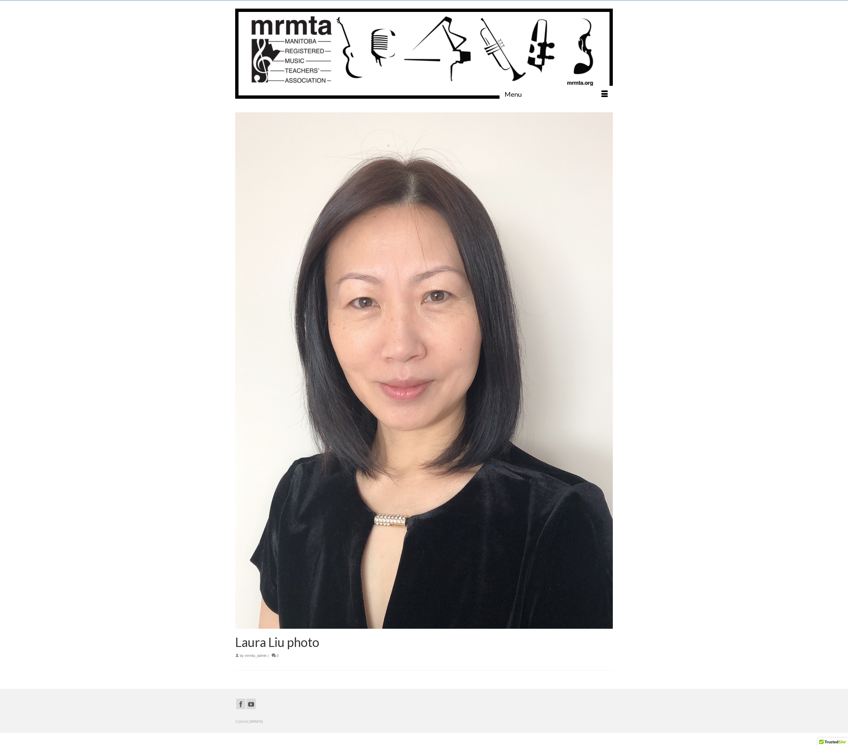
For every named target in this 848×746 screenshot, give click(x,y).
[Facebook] (240, 704)
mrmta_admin (256, 655)
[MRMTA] (424, 54)
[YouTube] (251, 704)
